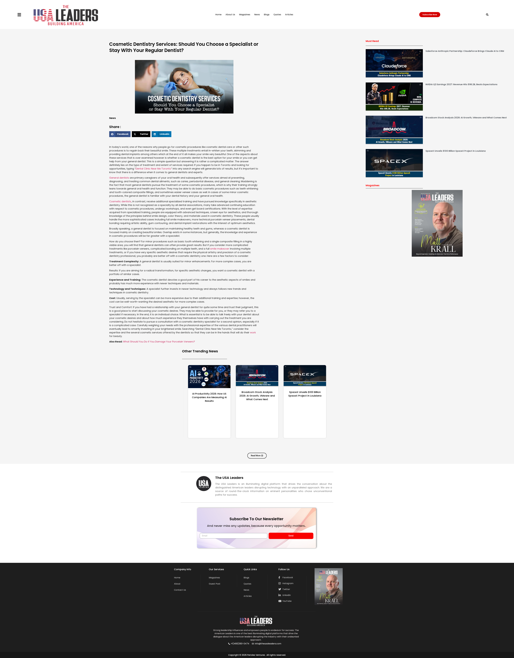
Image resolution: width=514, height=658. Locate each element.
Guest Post (214, 583)
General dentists (119, 177)
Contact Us (180, 589)
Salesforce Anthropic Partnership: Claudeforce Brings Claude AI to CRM (465, 51)
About (177, 583)
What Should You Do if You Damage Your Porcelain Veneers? (159, 341)
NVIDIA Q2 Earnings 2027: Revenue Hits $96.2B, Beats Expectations (461, 84)
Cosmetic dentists (120, 201)
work (253, 332)
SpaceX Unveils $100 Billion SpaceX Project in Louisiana (456, 150)
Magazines (244, 14)
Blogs (266, 14)
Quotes (277, 14)
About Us (230, 14)
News (257, 14)
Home (218, 14)
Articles (289, 14)
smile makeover (219, 248)
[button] (487, 14)
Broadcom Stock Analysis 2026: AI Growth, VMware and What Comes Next (466, 117)
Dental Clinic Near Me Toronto (153, 168)
